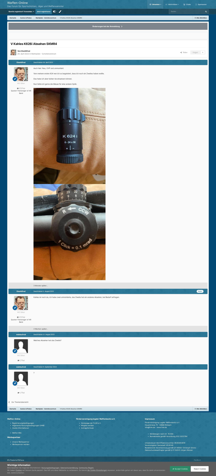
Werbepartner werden (21, 444)
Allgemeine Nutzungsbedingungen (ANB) (28, 425)
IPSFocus (20, 460)
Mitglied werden (87, 425)
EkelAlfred (25, 51)
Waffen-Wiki (17, 433)
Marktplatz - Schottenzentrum (43, 54)
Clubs (188, 4)
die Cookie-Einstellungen (97, 470)
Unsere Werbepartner (20, 442)
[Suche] (206, 11)
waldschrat (21, 334)
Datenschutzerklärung (69, 468)
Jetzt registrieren (43, 12)
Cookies (19, 470)
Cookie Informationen (20, 428)
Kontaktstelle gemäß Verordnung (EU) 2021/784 (168, 436)
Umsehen (156, 4)
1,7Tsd (21, 360)
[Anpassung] (54, 11)
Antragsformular (87, 428)
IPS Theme (11, 460)
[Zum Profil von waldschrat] (21, 346)
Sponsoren (202, 4)
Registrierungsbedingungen (23, 423)
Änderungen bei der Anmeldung (106, 26)
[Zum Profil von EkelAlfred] (13, 52)
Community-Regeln (86, 468)
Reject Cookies (199, 469)
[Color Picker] (60, 11)
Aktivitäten (172, 4)
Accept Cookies (181, 469)
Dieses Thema (195, 11)
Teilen (184, 52)
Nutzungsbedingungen (51, 468)
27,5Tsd (22, 88)
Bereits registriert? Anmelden (21, 12)
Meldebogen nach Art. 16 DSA (161, 434)
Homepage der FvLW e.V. (91, 423)
